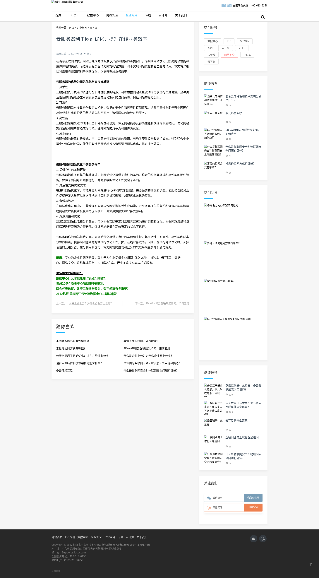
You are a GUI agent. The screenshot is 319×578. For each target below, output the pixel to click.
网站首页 (57, 537)
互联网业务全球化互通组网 (242, 437)
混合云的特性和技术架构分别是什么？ (79, 363)
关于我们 (181, 15)
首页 (58, 15)
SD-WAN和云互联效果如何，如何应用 (167, 303)
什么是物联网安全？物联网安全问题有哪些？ (151, 370)
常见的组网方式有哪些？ (71, 348)
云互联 (93, 27)
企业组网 (132, 15)
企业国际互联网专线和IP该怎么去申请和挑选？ (152, 363)
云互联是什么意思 (236, 420)
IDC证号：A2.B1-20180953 (67, 560)
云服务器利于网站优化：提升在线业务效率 (82, 355)
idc (229, 41)
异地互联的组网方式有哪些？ (142, 341)
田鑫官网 (226, 5)
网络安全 (112, 15)
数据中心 (93, 15)
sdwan (244, 41)
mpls (242, 48)
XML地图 (145, 544)
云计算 (163, 15)
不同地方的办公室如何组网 (72, 341)
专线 (148, 15)
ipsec (247, 55)
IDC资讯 (74, 15)
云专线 (211, 55)
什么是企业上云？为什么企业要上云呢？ (89, 303)
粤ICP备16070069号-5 (126, 544)
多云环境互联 (64, 370)
